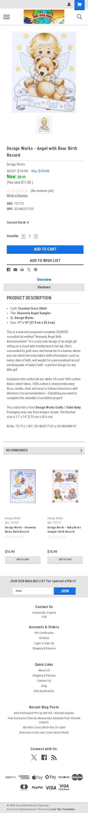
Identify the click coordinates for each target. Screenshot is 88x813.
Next (82, 450)
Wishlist (44, 638)
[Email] (15, 269)
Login (37, 643)
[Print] (22, 269)
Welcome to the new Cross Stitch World (44, 732)
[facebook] (44, 757)
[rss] (54, 757)
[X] (29, 269)
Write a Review (17, 195)
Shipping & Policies (44, 675)
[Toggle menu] (6, 17)
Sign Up (49, 643)
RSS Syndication (44, 691)
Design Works (13, 518)
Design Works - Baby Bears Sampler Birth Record (64, 529)
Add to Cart (22, 559)
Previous (75, 450)
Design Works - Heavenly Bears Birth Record (20, 529)
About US (44, 670)
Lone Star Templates (62, 809)
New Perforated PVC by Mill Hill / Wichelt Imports (44, 713)
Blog (44, 686)
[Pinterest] (35, 269)
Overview (44, 279)
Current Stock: (18, 222)
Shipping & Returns (44, 648)
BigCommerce (28, 809)
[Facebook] (8, 269)
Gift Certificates (44, 633)
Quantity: (13, 236)
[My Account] (69, 4)
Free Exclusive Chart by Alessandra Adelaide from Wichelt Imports (44, 720)
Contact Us (44, 680)
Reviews (44, 287)
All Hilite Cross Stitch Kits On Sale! (44, 727)
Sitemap (43, 805)
